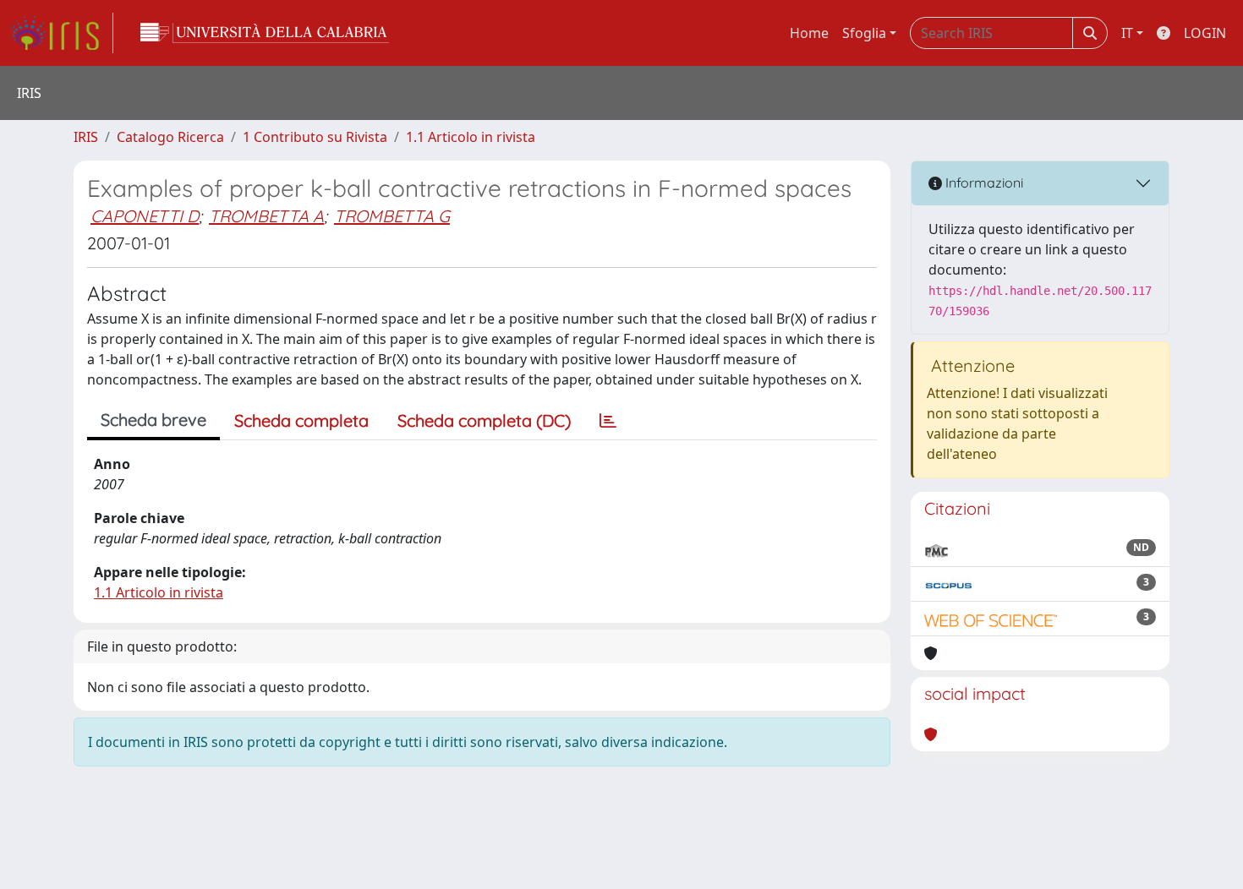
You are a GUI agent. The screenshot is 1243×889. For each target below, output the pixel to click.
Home (809, 33)
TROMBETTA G (392, 215)
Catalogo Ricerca (170, 137)
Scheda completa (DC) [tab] (484, 420)
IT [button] (1127, 33)
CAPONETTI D (144, 215)
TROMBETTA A (266, 215)
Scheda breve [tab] (153, 419)
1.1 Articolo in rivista (470, 137)
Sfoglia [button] (864, 33)
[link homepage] (61, 33)
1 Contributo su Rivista (315, 137)
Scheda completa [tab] (301, 420)
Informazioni (982, 182)
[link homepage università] (264, 32)
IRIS (86, 137)
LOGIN (1205, 33)
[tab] (608, 421)
